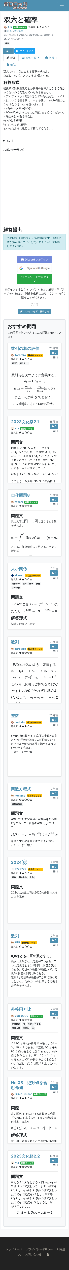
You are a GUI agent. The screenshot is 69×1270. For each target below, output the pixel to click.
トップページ (14, 1249)
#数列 (14, 363)
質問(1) (53, 57)
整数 (15, 715)
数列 (15, 642)
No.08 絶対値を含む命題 (29, 1085)
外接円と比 (21, 1009)
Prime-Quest (23, 1094)
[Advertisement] (34, 187)
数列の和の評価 (25, 348)
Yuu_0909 (21, 1016)
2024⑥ (19, 862)
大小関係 (19, 568)
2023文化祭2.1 (25, 421)
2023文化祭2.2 (25, 1156)
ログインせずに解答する (36, 311)
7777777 (20, 869)
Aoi (10, 27)
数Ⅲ (24, 583)
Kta (17, 428)
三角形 (37, 1024)
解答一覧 (31, 57)
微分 (38, 583)
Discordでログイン (36, 259)
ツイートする (26, 51)
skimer (19, 575)
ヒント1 (10, 140)
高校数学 (18, 31)
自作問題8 (20, 495)
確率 (7, 43)
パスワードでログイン (36, 279)
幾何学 (26, 1028)
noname (20, 795)
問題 (13, 57)
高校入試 (16, 1028)
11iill (17, 942)
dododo (20, 722)
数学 (9, 31)
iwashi (19, 501)
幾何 (30, 1024)
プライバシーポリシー (39, 1249)
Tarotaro (20, 355)
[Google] (34, 268)
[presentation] (34, 375)
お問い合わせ (33, 1254)
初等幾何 (16, 1024)
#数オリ (23, 363)
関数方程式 (21, 789)
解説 (13, 64)
